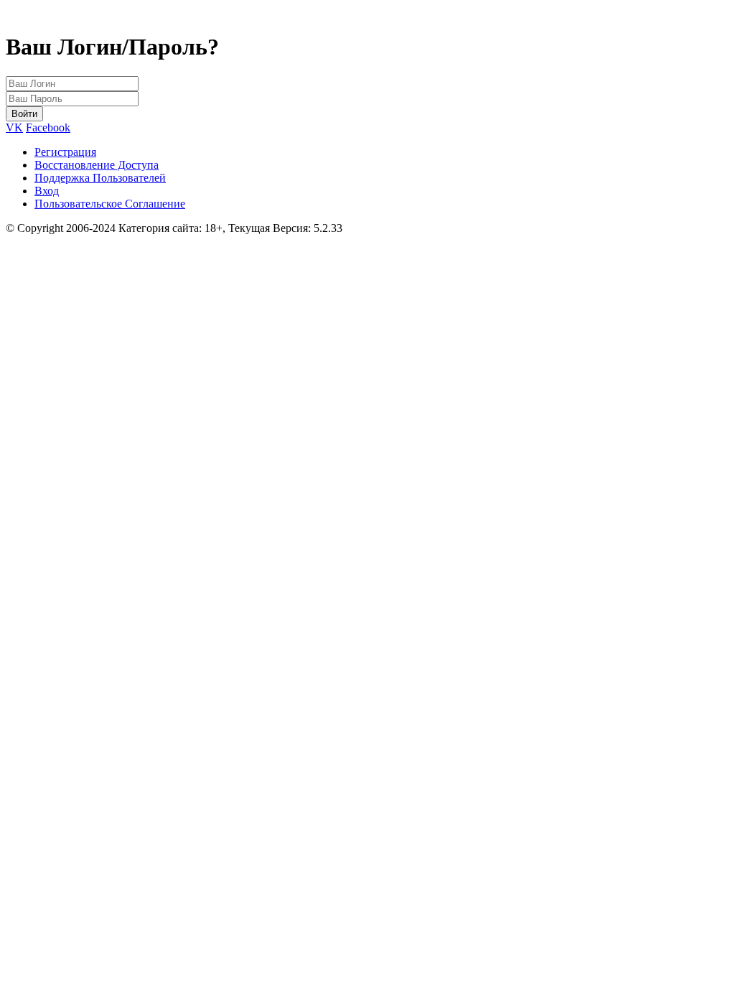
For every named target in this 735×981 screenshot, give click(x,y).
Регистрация (65, 152)
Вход (46, 191)
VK (14, 127)
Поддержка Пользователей (100, 178)
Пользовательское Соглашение (109, 203)
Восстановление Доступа (96, 165)
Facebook (48, 127)
